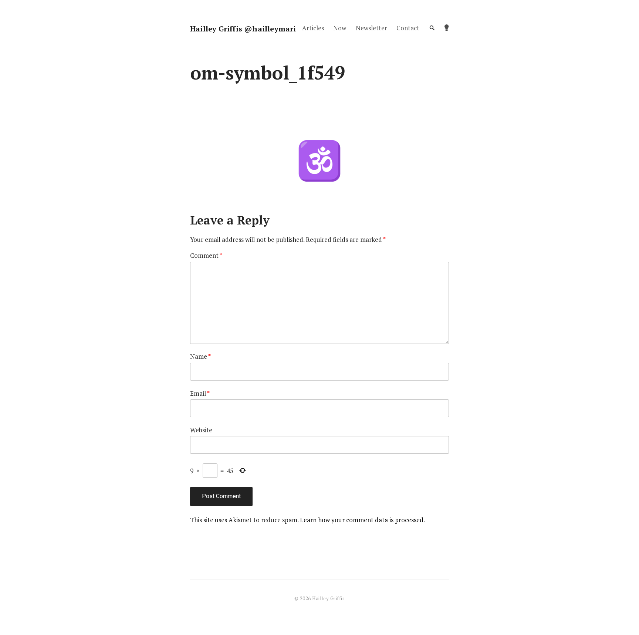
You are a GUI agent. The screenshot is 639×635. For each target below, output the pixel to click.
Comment (206, 255)
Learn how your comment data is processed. (362, 520)
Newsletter (371, 28)
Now (339, 28)
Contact (407, 28)
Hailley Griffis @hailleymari (243, 29)
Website (201, 430)
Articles (313, 28)
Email (200, 393)
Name (200, 356)
